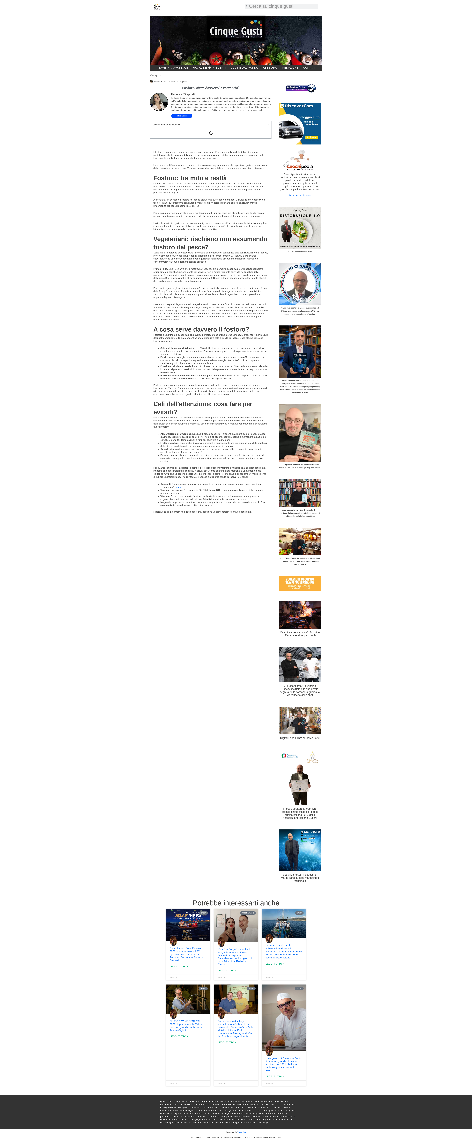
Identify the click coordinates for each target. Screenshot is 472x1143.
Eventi (221, 67)
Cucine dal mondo (244, 67)
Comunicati (179, 67)
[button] (268, 125)
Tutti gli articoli (181, 116)
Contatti (309, 67)
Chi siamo (270, 67)
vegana (178, 487)
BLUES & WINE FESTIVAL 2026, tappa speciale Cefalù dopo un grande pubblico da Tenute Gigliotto (186, 1026)
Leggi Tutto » (179, 966)
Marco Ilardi (241, 1132)
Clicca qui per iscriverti (300, 195)
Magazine (200, 67)
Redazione (290, 67)
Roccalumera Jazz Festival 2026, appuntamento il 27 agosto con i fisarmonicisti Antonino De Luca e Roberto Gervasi (186, 954)
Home (162, 67)
